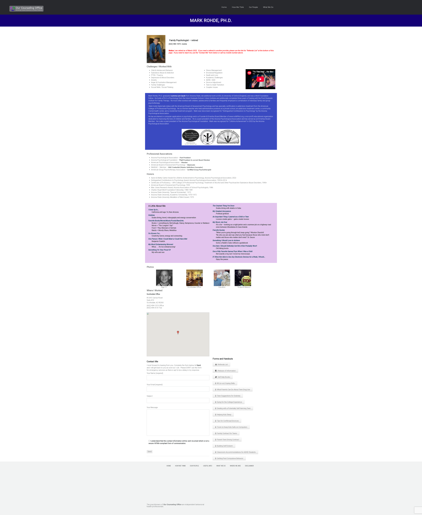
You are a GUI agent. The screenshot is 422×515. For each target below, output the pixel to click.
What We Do (221, 466)
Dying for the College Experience (229, 402)
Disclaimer (249, 466)
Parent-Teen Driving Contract (228, 440)
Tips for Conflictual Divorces (228, 421)
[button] (178, 332)
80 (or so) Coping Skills (226, 383)
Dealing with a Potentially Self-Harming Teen (234, 408)
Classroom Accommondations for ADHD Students (236, 452)
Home (169, 466)
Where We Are (235, 466)
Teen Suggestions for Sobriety (228, 396)
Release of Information (227, 371)
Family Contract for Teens (227, 433)
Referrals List (223, 364)
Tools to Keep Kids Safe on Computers (232, 427)
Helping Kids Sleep (224, 415)
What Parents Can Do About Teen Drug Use (233, 390)
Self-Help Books (224, 377)
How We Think (180, 466)
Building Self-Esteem (225, 446)
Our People (194, 466)
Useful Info (207, 466)
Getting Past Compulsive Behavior (230, 458)
